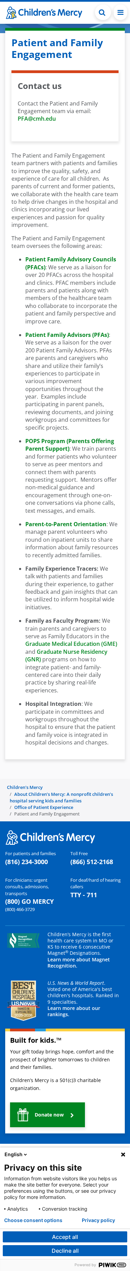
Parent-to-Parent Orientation (65, 524)
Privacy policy (98, 1220)
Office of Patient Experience (43, 807)
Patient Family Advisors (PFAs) (67, 335)
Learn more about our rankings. (73, 1011)
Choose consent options (33, 1220)
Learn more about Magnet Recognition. (78, 962)
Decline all (65, 1250)
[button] (103, 12)
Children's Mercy (25, 787)
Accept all (65, 1236)
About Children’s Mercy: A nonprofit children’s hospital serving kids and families (61, 797)
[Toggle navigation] (120, 12)
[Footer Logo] (50, 837)
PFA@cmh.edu (37, 118)
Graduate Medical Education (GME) (71, 644)
